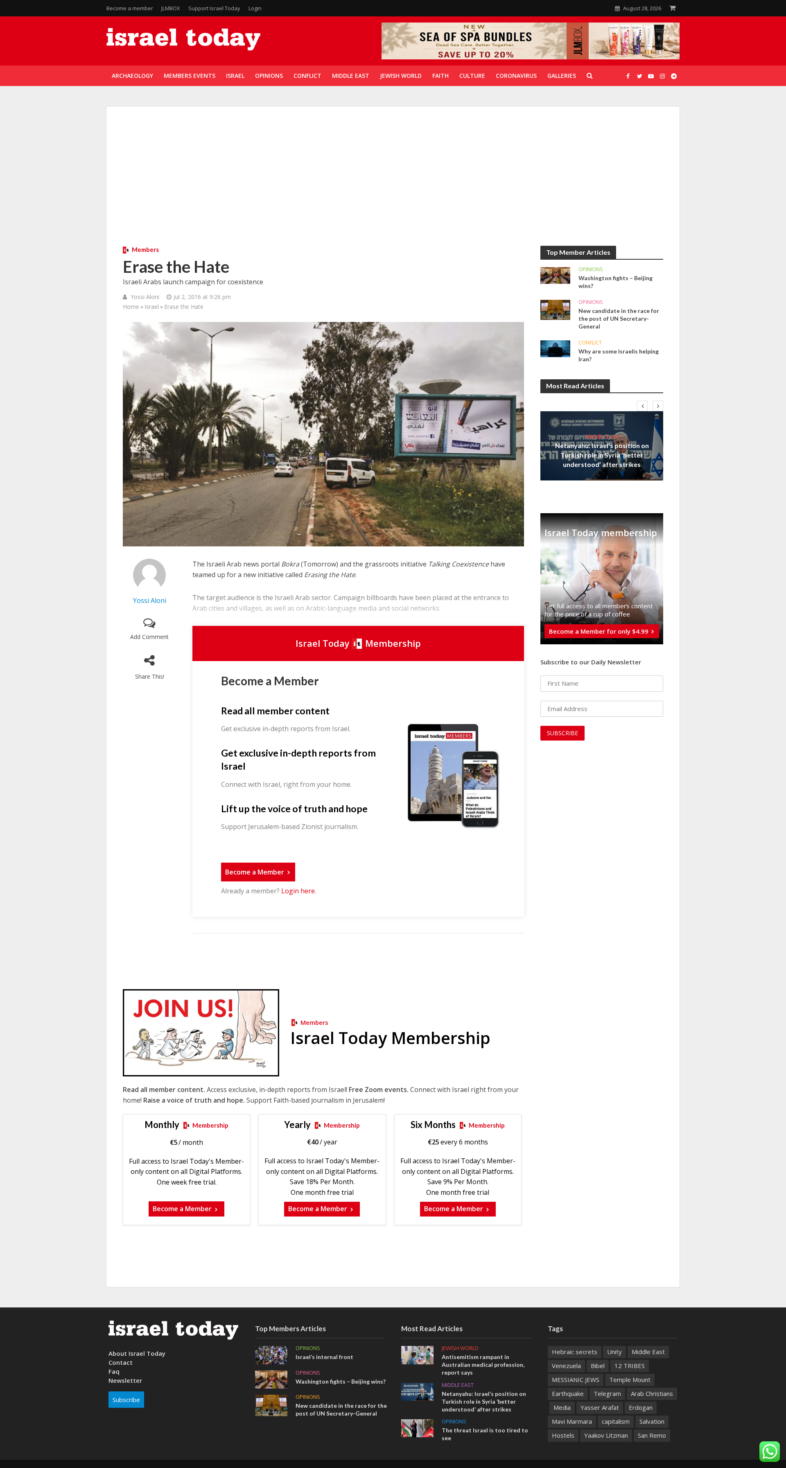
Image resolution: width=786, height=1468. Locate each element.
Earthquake (568, 1393)
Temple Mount (629, 1379)
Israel (152, 306)
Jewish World (460, 1348)
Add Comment (149, 637)
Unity (614, 1352)
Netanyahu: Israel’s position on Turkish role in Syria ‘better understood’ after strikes (602, 455)
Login (255, 8)
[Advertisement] (393, 184)
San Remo (652, 1435)
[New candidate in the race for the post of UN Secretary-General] (555, 309)
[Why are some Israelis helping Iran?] (555, 348)
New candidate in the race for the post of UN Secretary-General (618, 318)
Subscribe (126, 1400)
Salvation (651, 1421)
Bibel (598, 1366)
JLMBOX (170, 8)
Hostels (563, 1435)
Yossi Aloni (145, 297)
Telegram (607, 1393)
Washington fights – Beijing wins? (615, 281)
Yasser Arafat (599, 1407)
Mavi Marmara (572, 1421)
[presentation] (642, 406)
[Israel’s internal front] (271, 1354)
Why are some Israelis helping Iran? (618, 355)
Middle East (602, 436)
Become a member (129, 8)
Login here (298, 890)
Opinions (590, 269)
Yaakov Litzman (606, 1435)
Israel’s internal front (324, 1356)
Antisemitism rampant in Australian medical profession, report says (483, 1364)
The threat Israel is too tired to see (485, 1434)
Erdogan (641, 1407)
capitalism (616, 1421)
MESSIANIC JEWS (575, 1379)
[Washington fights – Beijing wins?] (555, 275)
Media (562, 1407)
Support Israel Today (214, 8)
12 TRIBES (629, 1366)
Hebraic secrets (574, 1352)
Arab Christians (652, 1393)
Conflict (590, 342)
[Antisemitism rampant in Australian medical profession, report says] (417, 1354)
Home (131, 306)
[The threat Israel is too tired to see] (417, 1427)
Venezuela (566, 1366)
